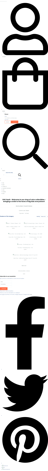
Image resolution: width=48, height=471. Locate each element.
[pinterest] (25, 463)
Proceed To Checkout (28, 206)
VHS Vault (27, 213)
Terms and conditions (22, 270)
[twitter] (25, 415)
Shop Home (21, 213)
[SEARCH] (19, 174)
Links (3, 189)
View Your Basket (19, 206)
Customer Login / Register (24, 210)
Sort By (38, 216)
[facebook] (25, 369)
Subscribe (4, 288)
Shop (3, 184)
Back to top (24, 265)
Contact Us (4, 186)
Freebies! (4, 191)
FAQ (3, 182)
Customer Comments (6, 188)
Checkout (14, 122)
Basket (7, 122)
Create (30, 294)
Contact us (28, 270)
